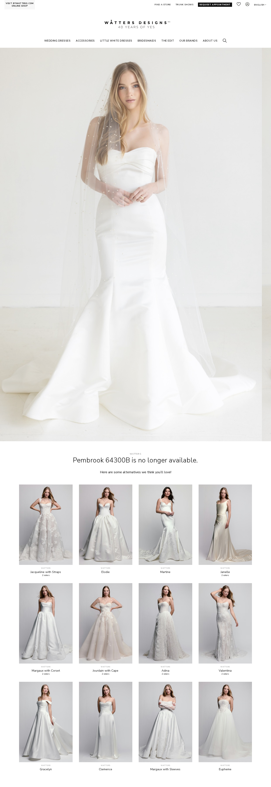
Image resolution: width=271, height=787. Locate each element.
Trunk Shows (185, 4)
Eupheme (225, 769)
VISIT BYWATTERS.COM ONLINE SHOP (20, 4)
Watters (135, 454)
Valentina (225, 670)
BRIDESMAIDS (147, 40)
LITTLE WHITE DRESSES (116, 40)
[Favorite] (67, 559)
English (259, 4)
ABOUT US (210, 40)
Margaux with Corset (46, 670)
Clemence (105, 769)
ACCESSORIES (85, 40)
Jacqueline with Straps (45, 572)
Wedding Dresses (57, 40)
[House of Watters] (135, 24)
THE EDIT (167, 40)
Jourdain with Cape (105, 670)
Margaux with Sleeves (165, 769)
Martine (165, 572)
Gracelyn (46, 769)
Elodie (105, 572)
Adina (165, 670)
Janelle (225, 572)
